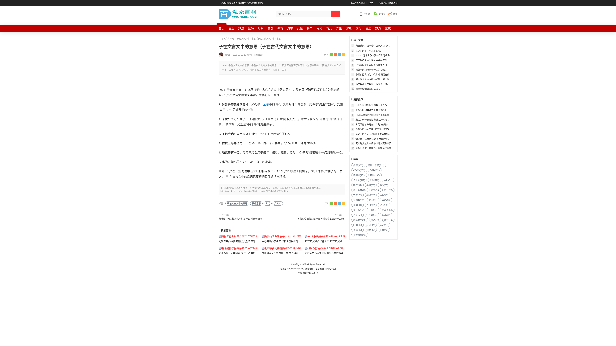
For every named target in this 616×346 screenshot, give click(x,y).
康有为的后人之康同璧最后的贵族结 (324, 253)
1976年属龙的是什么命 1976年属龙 (323, 241)
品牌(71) (384, 195)
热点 (378, 28)
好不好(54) (371, 215)
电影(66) (386, 200)
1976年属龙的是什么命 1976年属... (373, 115)
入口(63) (370, 205)
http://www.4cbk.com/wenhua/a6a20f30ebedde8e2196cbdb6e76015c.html (254, 191)
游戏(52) (386, 215)
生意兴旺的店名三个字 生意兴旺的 (280, 241)
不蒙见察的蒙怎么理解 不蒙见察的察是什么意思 (321, 219)
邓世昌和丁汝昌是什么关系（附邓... (373, 84)
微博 (395, 13)
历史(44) (384, 225)
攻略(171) (375, 170)
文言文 (277, 203)
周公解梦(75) (359, 190)
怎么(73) (388, 190)
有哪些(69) (358, 200)
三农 (388, 28)
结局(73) (370, 195)
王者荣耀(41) (359, 235)
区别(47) (357, 225)
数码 (251, 28)
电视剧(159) (359, 175)
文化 (358, 28)
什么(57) (373, 210)
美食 (270, 28)
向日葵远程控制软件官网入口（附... (373, 45)
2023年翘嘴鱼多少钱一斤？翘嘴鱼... (373, 55)
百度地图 (393, 3)
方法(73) (357, 195)
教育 (280, 28)
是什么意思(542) (376, 165)
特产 (309, 28)
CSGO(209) (359, 170)
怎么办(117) (359, 180)
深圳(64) (357, 205)
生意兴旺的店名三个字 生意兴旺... (372, 110)
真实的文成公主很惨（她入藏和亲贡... (374, 143)
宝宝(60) (384, 205)
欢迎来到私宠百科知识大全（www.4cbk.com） (242, 3)
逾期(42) (370, 230)
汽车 (290, 28)
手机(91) (388, 180)
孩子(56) (357, 215)
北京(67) (373, 200)
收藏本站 (383, 3)
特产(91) (357, 185)
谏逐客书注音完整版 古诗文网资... (372, 138)
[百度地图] (319, 269)
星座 (368, 28)
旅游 (241, 28)
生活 (231, 28)
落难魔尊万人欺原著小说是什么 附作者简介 (240, 219)
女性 (300, 28)
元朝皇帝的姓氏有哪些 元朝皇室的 (237, 241)
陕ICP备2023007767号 (308, 273)
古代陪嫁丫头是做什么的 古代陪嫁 (280, 253)
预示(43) (357, 230)
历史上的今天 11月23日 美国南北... (372, 134)
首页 (221, 28)
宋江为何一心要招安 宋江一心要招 (237, 253)
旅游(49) (375, 220)
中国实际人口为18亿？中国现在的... (373, 74)
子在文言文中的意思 (237, 203)
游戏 (349, 28)
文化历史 (229, 38)
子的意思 (256, 203)
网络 (319, 28)
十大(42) (384, 230)
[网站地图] (331, 269)
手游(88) (370, 185)
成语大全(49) (359, 220)
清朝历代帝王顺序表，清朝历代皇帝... (374, 148)
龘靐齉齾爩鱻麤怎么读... (367, 88)
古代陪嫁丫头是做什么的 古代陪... (372, 124)
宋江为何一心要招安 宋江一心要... (372, 119)
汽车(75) (375, 190)
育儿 (329, 28)
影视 (261, 28)
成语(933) (358, 165)
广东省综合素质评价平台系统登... (372, 60)
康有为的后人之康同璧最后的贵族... (373, 129)
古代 (267, 203)
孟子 (266, 104)
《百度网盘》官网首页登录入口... (372, 65)
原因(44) (370, 225)
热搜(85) (384, 185)
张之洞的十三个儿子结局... (368, 50)
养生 (339, 28)
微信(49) (388, 220)
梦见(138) (375, 175)
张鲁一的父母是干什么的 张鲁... (371, 69)
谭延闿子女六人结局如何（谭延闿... (373, 79)
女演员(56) (387, 210)
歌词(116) (374, 180)
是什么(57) (358, 210)
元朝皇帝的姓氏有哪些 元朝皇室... (372, 105)
